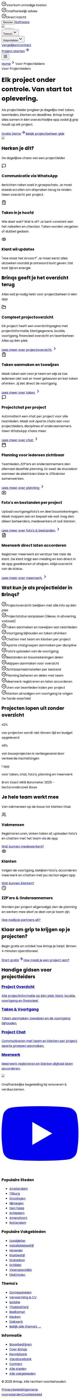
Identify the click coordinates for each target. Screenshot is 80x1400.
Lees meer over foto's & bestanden (29, 530)
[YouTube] (40, 1171)
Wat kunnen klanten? (18, 883)
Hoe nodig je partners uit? (21, 920)
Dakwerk (16, 1321)
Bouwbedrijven (20, 1344)
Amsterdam (18, 1188)
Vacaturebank (20, 1359)
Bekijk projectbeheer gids (45, 133)
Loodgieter (17, 1240)
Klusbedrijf (17, 1255)
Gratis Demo (11, 133)
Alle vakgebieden (22, 1373)
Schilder (15, 1265)
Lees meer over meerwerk (22, 578)
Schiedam (16, 1213)
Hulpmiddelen (10, 40)
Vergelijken (10, 45)
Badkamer (17, 1312)
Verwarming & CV (23, 1297)
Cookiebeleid (32, 1394)
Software (23, 22)
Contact (24, 45)
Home (6, 64)
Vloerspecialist (20, 1270)
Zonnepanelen (20, 1292)
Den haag (16, 1208)
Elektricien (17, 1274)
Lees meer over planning (21, 488)
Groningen (17, 1198)
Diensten (8, 22)
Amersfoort (18, 1218)
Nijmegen (16, 1203)
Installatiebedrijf (21, 1245)
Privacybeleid (12, 1389)
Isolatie (14, 1302)
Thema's (8, 33)
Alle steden (17, 1369)
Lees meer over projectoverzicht (27, 350)
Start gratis (10, 960)
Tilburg (14, 1193)
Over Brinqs (18, 1349)
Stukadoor (17, 1260)
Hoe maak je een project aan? (46, 960)
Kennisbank (18, 1354)
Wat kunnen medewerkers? (23, 846)
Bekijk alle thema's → (25, 1326)
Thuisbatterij (18, 1307)
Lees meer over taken (19, 392)
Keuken (15, 1317)
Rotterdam (17, 1222)
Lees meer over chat (18, 440)
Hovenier (16, 1250)
